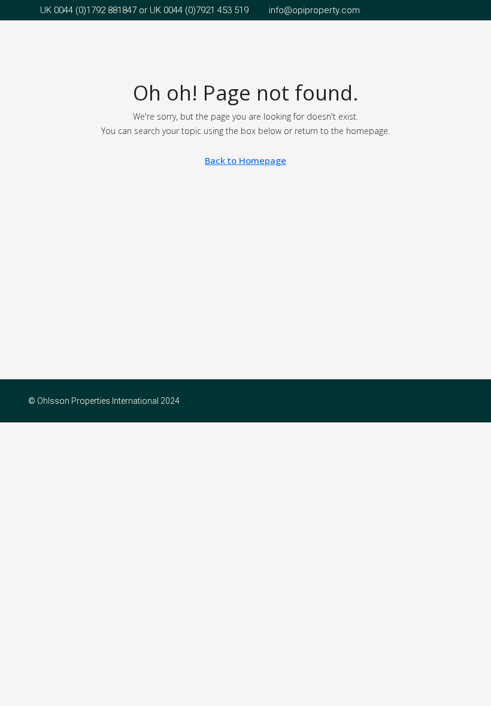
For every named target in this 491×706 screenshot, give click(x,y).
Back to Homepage (245, 160)
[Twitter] (452, 401)
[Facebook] (431, 401)
